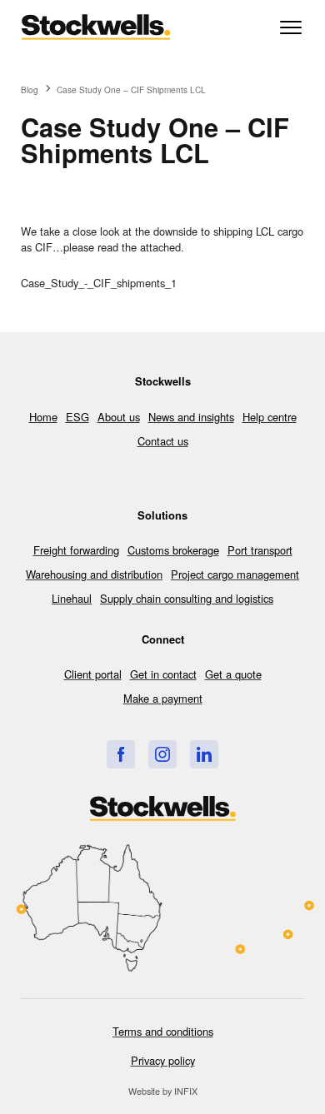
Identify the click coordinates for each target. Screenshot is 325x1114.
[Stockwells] (121, 754)
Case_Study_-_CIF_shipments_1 (99, 283)
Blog (29, 89)
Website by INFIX (163, 1091)
